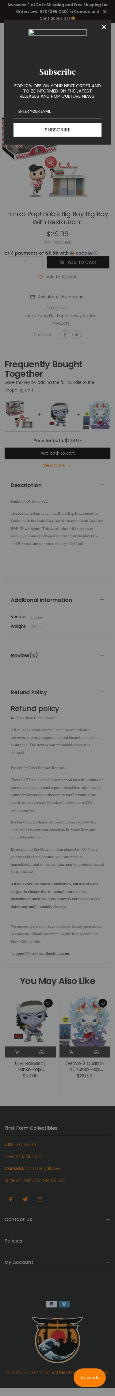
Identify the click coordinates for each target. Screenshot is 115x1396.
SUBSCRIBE (58, 129)
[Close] (104, 27)
